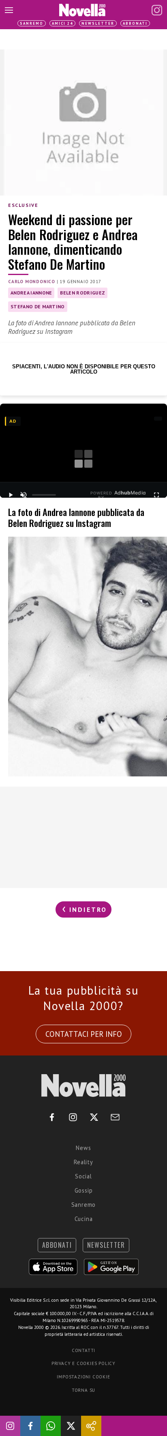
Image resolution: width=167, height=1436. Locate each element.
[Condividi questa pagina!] (91, 1426)
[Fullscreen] (156, 495)
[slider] (44, 495)
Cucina (84, 1219)
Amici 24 (62, 23)
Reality (83, 1162)
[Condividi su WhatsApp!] (51, 1426)
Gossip (84, 1190)
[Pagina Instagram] (157, 10)
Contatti (83, 1350)
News (83, 1148)
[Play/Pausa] (10, 495)
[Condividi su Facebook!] (30, 1426)
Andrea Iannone (31, 293)
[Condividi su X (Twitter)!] (71, 1426)
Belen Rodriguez (82, 293)
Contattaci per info (83, 1034)
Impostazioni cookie (83, 1377)
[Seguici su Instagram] (10, 1426)
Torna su (83, 1390)
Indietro (86, 909)
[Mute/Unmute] (23, 495)
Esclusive (23, 205)
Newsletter (97, 23)
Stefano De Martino (38, 306)
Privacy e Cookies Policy (83, 1363)
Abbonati (135, 23)
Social (83, 1176)
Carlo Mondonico (31, 281)
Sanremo (31, 23)
